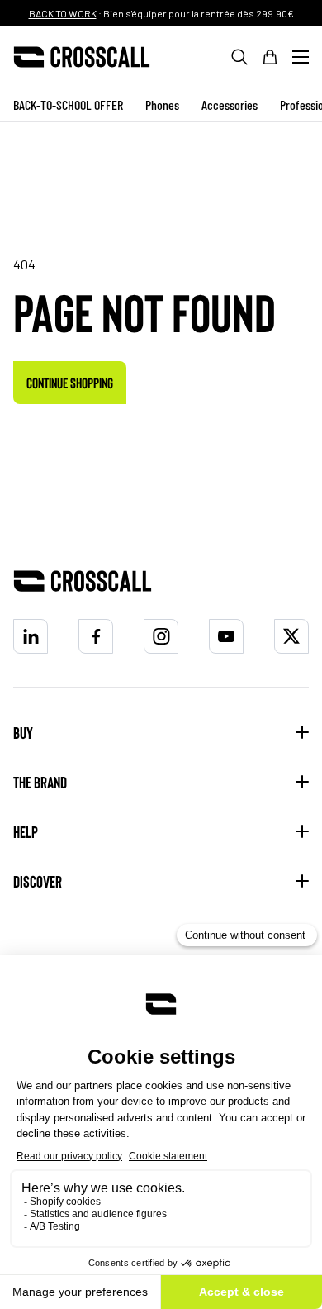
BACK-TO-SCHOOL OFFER (68, 104)
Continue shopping (69, 383)
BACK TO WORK (63, 13)
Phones (162, 104)
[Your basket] (270, 57)
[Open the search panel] (239, 57)
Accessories (229, 104)
